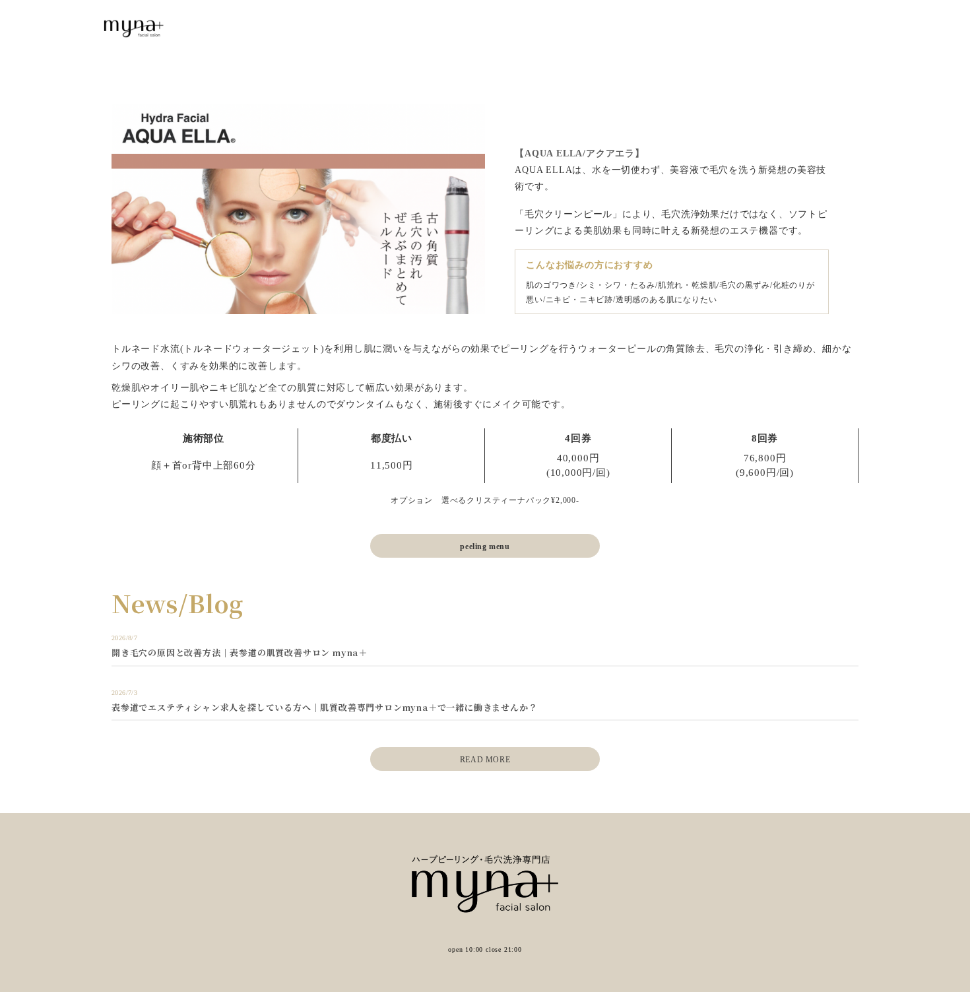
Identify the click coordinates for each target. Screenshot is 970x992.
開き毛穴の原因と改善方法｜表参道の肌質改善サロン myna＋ (240, 652)
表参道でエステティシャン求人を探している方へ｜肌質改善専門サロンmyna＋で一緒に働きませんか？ (324, 707)
